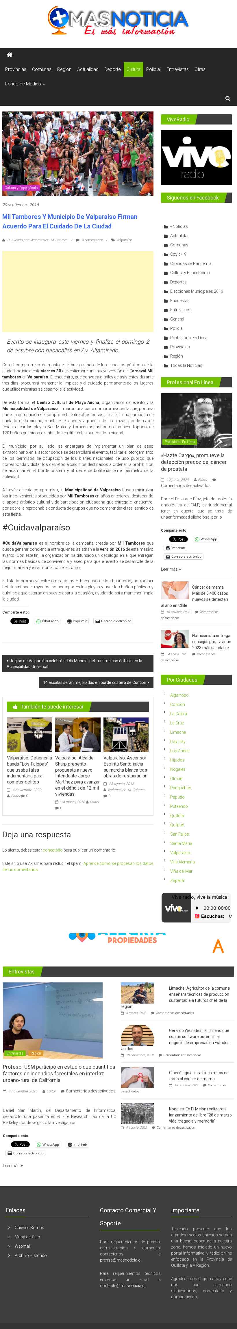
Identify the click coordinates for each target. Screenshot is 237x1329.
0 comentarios (92, 240)
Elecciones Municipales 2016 (196, 291)
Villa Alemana (182, 862)
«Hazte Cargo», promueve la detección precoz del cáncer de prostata (194, 462)
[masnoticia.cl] (9, 55)
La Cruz (177, 723)
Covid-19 (178, 254)
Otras (200, 69)
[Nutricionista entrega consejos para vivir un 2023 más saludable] (175, 638)
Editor (15, 796)
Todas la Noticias (186, 365)
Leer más (170, 569)
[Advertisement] (77, 291)
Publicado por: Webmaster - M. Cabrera (37, 240)
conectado (53, 850)
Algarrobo (179, 695)
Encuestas (180, 300)
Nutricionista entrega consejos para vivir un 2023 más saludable (211, 641)
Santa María (181, 843)
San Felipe (179, 834)
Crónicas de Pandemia (191, 263)
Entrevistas (177, 69)
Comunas (41, 69)
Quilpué (177, 825)
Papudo (177, 797)
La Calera (178, 713)
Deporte (112, 69)
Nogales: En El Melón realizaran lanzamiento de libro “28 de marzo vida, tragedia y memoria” (200, 1115)
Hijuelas (177, 760)
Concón (177, 704)
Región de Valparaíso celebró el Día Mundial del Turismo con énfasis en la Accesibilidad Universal (74, 663)
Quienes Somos (29, 1227)
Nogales (178, 769)
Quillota (177, 815)
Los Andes (180, 750)
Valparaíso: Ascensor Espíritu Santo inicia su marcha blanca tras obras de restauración (125, 767)
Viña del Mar (181, 871)
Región (64, 69)
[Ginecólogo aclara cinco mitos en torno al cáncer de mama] (137, 1077)
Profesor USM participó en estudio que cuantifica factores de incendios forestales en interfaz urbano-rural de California (59, 1073)
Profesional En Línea (189, 337)
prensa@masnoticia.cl (120, 1260)
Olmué (176, 778)
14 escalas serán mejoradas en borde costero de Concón (94, 682)
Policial (153, 69)
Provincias (15, 69)
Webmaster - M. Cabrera (126, 790)
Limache (178, 732)
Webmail (23, 1246)
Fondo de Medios (23, 84)
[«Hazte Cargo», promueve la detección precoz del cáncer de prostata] (196, 420)
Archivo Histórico (31, 1255)
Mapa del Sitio (27, 1237)
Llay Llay (178, 741)
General (177, 319)
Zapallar (177, 880)
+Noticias (179, 226)
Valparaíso (124, 240)
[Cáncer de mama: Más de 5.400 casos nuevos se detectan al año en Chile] (175, 589)
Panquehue (180, 788)
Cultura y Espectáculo (21, 188)
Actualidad (88, 69)
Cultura (133, 69)
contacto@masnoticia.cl (122, 1285)
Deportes (178, 282)
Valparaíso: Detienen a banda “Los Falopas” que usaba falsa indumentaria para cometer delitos (29, 770)
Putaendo (179, 806)
